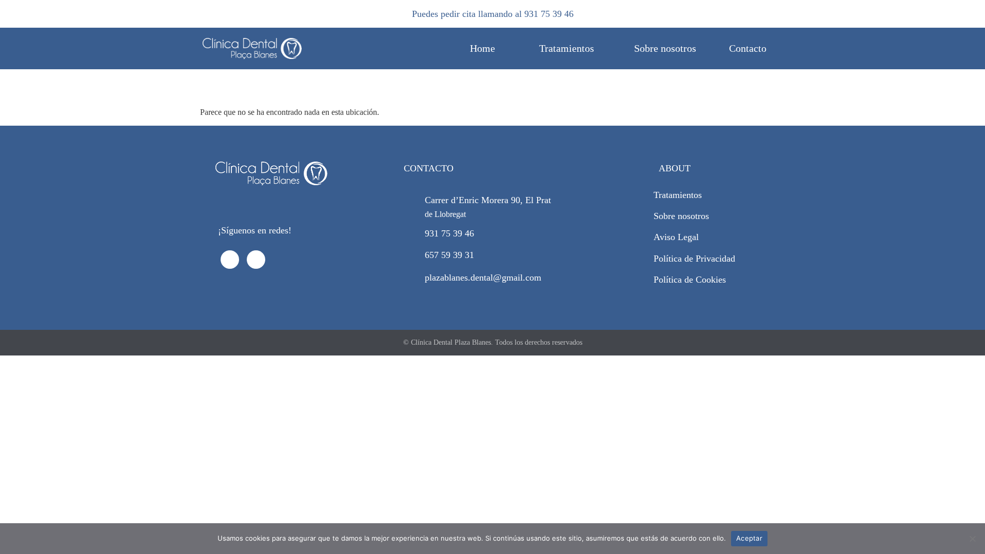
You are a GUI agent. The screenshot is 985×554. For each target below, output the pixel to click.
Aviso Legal (676, 237)
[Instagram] (256, 259)
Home (482, 48)
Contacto (747, 48)
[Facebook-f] (230, 259)
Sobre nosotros (665, 48)
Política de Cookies (690, 279)
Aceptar (749, 538)
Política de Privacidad (694, 258)
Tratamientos (566, 48)
